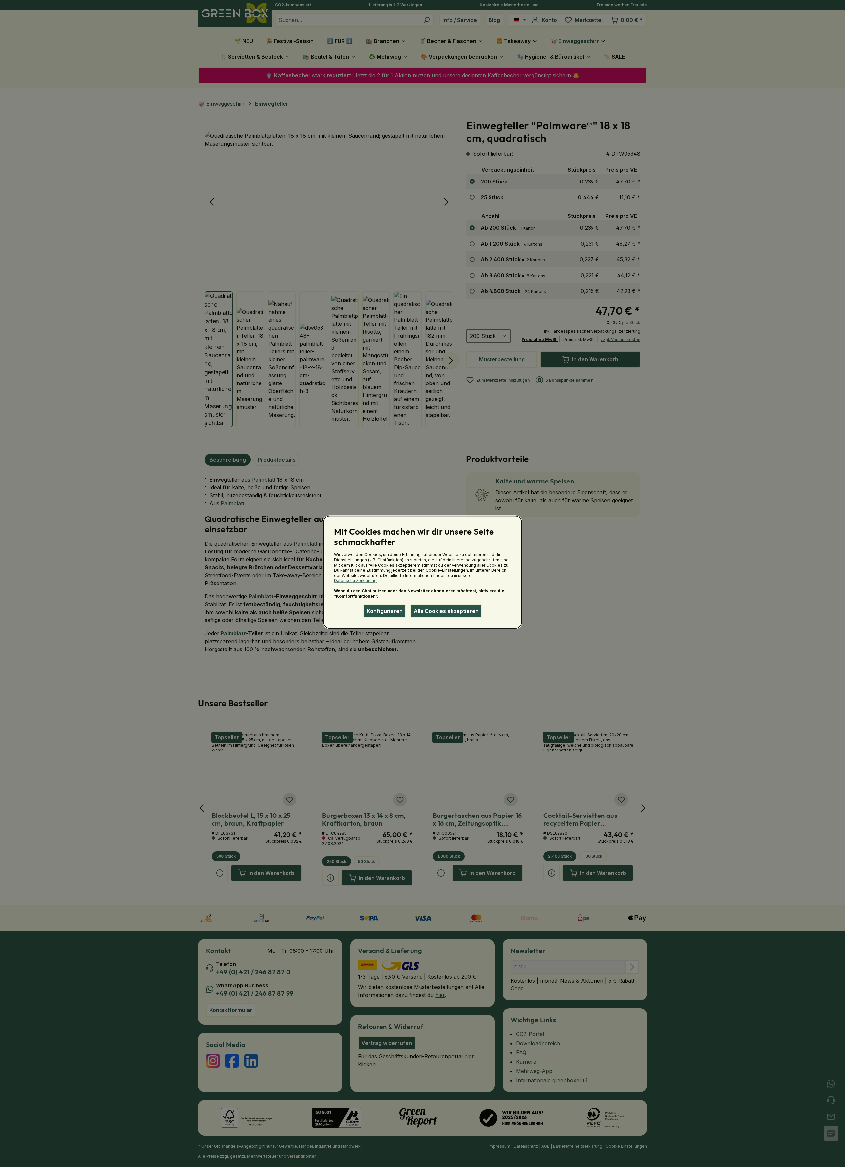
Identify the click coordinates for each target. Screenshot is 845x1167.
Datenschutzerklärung (355, 580)
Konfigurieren (385, 611)
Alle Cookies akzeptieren (446, 611)
